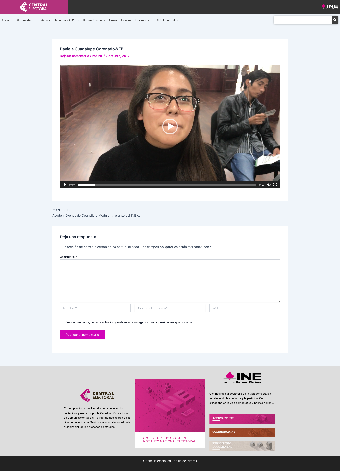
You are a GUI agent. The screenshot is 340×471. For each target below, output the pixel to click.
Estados (44, 20)
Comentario (68, 256)
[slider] (167, 185)
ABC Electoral (165, 20)
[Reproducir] (65, 185)
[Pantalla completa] (275, 185)
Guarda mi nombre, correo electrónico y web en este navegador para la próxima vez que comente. (129, 322)
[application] (170, 126)
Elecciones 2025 (64, 20)
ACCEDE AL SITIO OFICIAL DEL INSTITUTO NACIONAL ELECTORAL (169, 440)
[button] (170, 126)
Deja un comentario (74, 56)
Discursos (142, 20)
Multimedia (24, 20)
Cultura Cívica (92, 20)
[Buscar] (335, 20)
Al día (5, 20)
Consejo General (120, 20)
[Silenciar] (269, 185)
